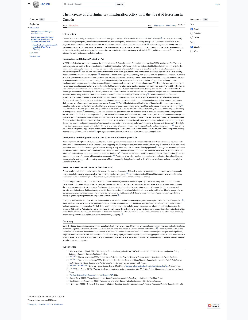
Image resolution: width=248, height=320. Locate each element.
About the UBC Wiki (46, 304)
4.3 (79, 265)
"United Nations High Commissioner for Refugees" (90, 275)
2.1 (74, 256)
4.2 (76, 265)
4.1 (74, 265)
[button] (29, 4)
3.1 (74, 259)
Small (196, 29)
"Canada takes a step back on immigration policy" (145, 266)
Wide (196, 51)
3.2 (76, 259)
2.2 (76, 256)
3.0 (71, 259)
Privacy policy (32, 304)
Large (196, 37)
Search (120, 4)
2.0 (71, 256)
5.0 (71, 268)
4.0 (71, 265)
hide (42, 19)
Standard (198, 33)
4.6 (87, 265)
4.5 (85, 265)
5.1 (74, 268)
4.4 (82, 265)
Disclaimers (58, 304)
